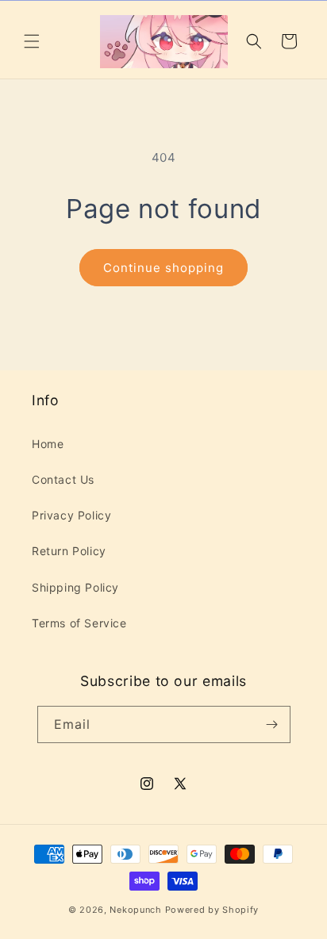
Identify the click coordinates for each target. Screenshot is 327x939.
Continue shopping (163, 267)
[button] (31, 41)
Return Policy (69, 551)
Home (47, 443)
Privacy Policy (71, 515)
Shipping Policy (75, 587)
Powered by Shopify (212, 909)
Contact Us (63, 479)
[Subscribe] (272, 724)
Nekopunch (135, 909)
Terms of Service (79, 623)
